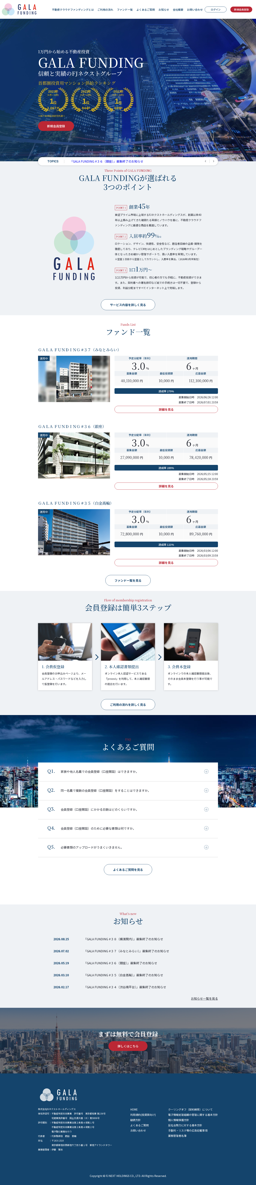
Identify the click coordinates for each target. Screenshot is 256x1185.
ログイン (216, 9)
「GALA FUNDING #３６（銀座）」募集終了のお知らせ (120, 963)
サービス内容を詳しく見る (128, 304)
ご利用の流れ (105, 9)
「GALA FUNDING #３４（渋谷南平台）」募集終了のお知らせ (125, 987)
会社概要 (178, 9)
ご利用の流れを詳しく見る (128, 704)
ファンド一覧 (125, 9)
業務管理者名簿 (177, 1136)
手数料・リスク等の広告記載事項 (187, 1130)
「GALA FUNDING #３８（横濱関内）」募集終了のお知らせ (109, 161)
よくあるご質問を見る (128, 869)
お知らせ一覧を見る (204, 998)
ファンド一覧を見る (128, 580)
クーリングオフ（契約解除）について (190, 1109)
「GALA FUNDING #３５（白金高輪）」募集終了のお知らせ (123, 975)
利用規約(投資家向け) (143, 1115)
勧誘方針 (135, 1120)
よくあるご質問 (145, 9)
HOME (134, 1109)
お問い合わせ (195, 9)
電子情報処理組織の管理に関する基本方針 (193, 1115)
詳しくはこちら (128, 1046)
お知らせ (164, 9)
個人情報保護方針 (178, 1120)
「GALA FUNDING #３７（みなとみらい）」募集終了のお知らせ (126, 951)
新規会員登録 (241, 9)
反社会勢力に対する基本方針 (185, 1125)
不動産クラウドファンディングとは (73, 9)
